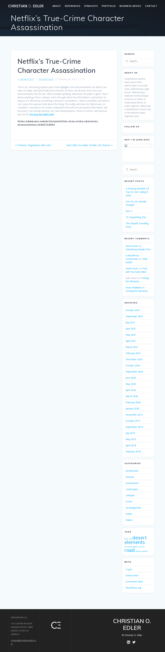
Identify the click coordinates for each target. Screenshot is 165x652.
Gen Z (129, 211)
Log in (129, 569)
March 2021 (132, 347)
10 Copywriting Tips (136, 217)
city (130, 539)
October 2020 (133, 365)
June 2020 (131, 377)
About (56, 5)
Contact (151, 5)
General (130, 476)
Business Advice (130, 5)
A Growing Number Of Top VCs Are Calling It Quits (137, 192)
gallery (136, 547)
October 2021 (133, 310)
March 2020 (132, 396)
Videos (129, 519)
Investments (132, 483)
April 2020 (131, 390)
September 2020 (134, 371)
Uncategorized (45, 79)
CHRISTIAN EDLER (26, 6)
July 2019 (130, 433)
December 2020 (134, 359)
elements (134, 542)
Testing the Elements (137, 290)
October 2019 (133, 420)
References (72, 5)
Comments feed (134, 581)
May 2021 (131, 334)
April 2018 (131, 445)
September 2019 (134, 426)
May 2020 (131, 383)
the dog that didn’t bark (42, 114)
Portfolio (109, 5)
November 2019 (134, 414)
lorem (142, 547)
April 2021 (131, 340)
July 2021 (130, 322)
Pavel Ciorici (132, 245)
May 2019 (131, 439)
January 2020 (132, 408)
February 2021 (133, 353)
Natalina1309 (27, 79)
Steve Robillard (133, 287)
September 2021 (134, 316)
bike (126, 539)
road (129, 550)
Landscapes (132, 489)
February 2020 (133, 402)
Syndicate (91, 5)
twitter (145, 551)
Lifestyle (130, 495)
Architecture (132, 470)
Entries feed (132, 575)
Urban (129, 513)
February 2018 (133, 451)
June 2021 (131, 328)
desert (139, 537)
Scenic (129, 501)
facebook (128, 547)
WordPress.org (133, 587)
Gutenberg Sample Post (138, 249)
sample (139, 551)
